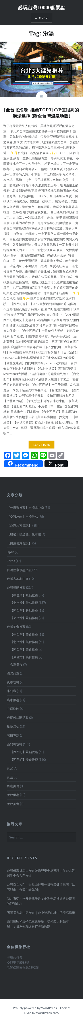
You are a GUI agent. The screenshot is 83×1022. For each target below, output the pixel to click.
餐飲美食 (13, 804)
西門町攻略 (14, 744)
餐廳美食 (13, 786)
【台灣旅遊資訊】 (19, 525)
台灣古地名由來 (18, 579)
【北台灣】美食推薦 (24, 642)
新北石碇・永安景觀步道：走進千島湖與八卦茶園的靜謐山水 (41, 901)
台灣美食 (16, 664)
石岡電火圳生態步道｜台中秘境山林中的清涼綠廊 (41, 912)
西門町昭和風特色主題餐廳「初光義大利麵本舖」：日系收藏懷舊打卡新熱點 (38, 923)
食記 (10, 768)
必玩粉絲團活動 (18, 717)
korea (11, 561)
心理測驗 (13, 709)
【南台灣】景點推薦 (24, 610)
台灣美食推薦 (16, 627)
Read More (41, 444)
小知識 (11, 691)
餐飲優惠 (13, 795)
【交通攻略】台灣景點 (22, 516)
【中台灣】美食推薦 (24, 634)
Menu (43, 17)
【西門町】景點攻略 (24, 752)
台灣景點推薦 (16, 587)
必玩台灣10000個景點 (41, 7)
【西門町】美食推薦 (24, 759)
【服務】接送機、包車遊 (24, 534)
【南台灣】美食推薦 (24, 649)
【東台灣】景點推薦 (24, 618)
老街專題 (13, 735)
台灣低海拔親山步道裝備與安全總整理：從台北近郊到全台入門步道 (41, 873)
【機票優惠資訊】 (19, 543)
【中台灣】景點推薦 (24, 595)
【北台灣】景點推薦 (24, 603)
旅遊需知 (13, 726)
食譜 (10, 777)
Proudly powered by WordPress (35, 1008)
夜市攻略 (13, 682)
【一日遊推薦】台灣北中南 (25, 507)
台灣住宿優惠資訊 (19, 570)
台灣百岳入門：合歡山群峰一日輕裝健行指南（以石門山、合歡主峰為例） (41, 886)
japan (10, 552)
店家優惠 (13, 700)
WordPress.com (47, 1013)
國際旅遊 (13, 673)
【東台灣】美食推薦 (24, 657)
